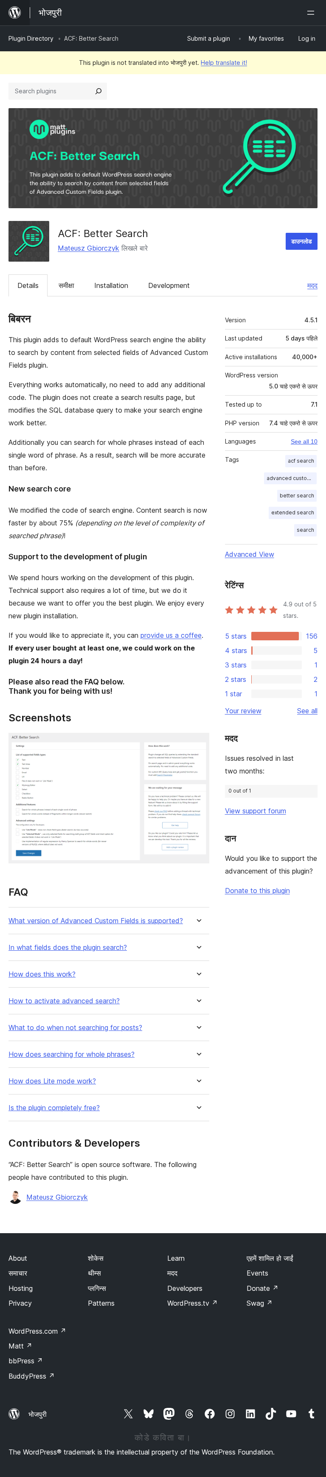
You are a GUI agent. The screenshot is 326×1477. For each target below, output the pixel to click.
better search (297, 495)
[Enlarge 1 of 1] (198, 744)
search (305, 530)
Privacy (20, 1303)
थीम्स (94, 1273)
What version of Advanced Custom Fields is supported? (95, 921)
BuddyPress (31, 1376)
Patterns (101, 1303)
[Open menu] (312, 12)
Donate (262, 1288)
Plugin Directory (30, 38)
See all (307, 710)
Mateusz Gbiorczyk (88, 248)
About (17, 1258)
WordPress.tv (192, 1303)
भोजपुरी (37, 1414)
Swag (260, 1303)
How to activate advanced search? (64, 1001)
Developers (184, 1288)
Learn (176, 1258)
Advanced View (249, 554)
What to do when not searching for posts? (75, 1028)
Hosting (20, 1288)
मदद (312, 285)
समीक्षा (66, 285)
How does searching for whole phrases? (71, 1054)
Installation (111, 285)
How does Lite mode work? (52, 1081)
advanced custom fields (292, 478)
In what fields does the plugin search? (67, 948)
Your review (243, 710)
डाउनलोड (301, 241)
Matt (20, 1346)
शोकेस (96, 1258)
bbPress (25, 1361)
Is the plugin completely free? (54, 1108)
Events (257, 1273)
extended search (292, 512)
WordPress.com (37, 1331)
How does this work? (42, 974)
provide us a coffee (171, 635)
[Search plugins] (98, 91)
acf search (301, 461)
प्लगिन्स (97, 1288)
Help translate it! (224, 62)
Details (28, 285)
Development (169, 285)
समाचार (17, 1273)
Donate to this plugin (257, 890)
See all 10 (304, 441)
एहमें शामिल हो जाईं (270, 1258)
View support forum (255, 811)
